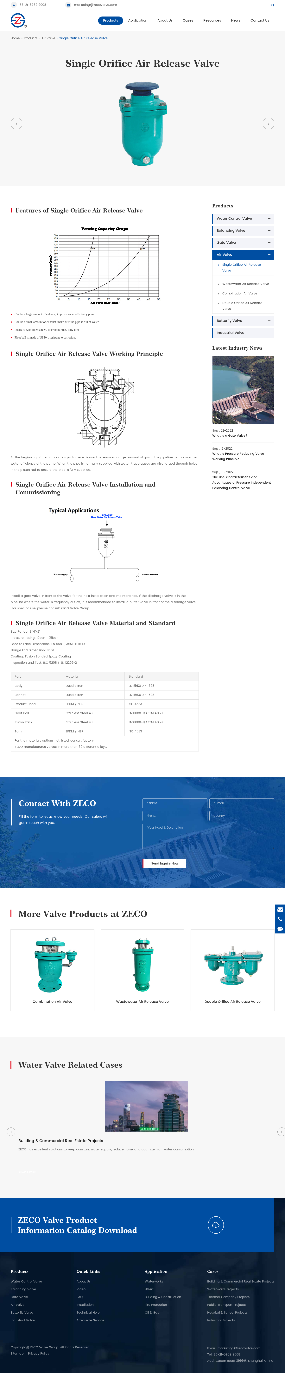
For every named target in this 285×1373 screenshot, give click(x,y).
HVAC (149, 1289)
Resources (212, 20)
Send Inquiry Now (164, 863)
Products (110, 20)
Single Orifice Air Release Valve (83, 38)
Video (81, 1289)
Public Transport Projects (226, 1304)
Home (15, 38)
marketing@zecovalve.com (95, 4)
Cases (188, 20)
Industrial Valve (230, 333)
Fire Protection (156, 1304)
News (235, 20)
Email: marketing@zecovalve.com (233, 1348)
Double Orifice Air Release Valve (242, 305)
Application (137, 20)
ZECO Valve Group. (44, 1347)
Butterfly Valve (229, 321)
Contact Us (259, 20)
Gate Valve (226, 243)
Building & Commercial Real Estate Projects (240, 1281)
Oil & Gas (152, 1312)
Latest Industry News (237, 348)
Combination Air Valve (239, 293)
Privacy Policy (38, 1353)
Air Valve (48, 38)
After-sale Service (90, 1320)
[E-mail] (280, 909)
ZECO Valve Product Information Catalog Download (77, 1225)
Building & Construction (163, 1297)
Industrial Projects (221, 1320)
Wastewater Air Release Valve (245, 283)
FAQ (80, 1297)
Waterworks (154, 1281)
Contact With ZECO (57, 803)
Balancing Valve (231, 230)
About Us (165, 20)
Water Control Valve (234, 218)
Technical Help (88, 1312)
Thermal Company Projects (228, 1297)
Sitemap (17, 1353)
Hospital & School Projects (227, 1312)
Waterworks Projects (223, 1289)
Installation (85, 1304)
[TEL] (280, 919)
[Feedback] (280, 928)
